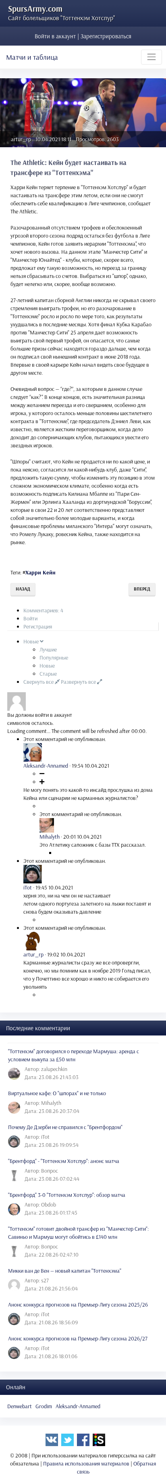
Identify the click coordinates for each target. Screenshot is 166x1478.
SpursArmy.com (35, 8)
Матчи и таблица (32, 57)
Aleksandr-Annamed (78, 1406)
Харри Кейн (40, 572)
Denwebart (19, 1406)
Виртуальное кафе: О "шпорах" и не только (57, 1093)
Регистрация (37, 626)
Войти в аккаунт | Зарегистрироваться (83, 36)
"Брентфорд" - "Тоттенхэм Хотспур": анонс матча (63, 1161)
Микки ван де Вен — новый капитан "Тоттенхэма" (64, 1270)
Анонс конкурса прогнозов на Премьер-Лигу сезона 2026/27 (77, 1338)
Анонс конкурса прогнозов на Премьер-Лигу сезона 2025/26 (78, 1304)
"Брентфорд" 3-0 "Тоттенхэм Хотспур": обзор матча (66, 1194)
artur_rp (21, 139)
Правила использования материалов (86, 1463)
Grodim (43, 1406)
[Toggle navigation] (151, 57)
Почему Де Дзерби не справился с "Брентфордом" (65, 1127)
